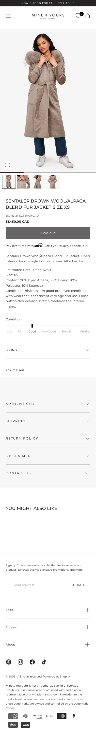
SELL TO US (66, 3)
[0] (78, 15)
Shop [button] (9, 610)
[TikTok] (44, 662)
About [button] (10, 644)
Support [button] (12, 627)
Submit (77, 585)
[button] (8, 16)
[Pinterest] (8, 662)
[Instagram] (20, 662)
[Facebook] (32, 662)
